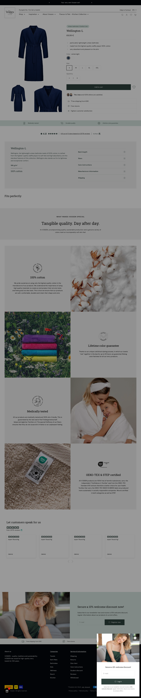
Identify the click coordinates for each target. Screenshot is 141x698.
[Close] (135, 638)
